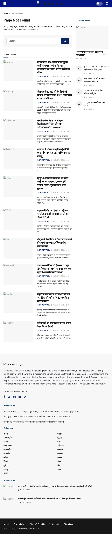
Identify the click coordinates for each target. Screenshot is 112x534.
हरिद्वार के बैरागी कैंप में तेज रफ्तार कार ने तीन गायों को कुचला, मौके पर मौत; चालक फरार (54, 243)
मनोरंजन (60, 445)
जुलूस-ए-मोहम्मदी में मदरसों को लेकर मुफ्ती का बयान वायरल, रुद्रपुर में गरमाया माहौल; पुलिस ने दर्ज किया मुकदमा (52, 183)
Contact (55, 524)
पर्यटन (59, 434)
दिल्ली (6, 461)
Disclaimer (68, 524)
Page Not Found (17, 13)
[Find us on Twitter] (9, 397)
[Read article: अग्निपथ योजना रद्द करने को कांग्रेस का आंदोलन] (92, 37)
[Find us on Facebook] (4, 397)
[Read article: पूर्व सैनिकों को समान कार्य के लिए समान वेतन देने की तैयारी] (18, 331)
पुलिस (59, 438)
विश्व (59, 461)
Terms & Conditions (38, 524)
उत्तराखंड (7, 453)
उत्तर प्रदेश (8, 449)
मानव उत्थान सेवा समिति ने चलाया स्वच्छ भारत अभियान (95, 80)
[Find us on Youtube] (20, 397)
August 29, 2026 (58, 76)
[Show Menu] (5, 3)
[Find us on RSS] (25, 397)
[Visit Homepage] (51, 3)
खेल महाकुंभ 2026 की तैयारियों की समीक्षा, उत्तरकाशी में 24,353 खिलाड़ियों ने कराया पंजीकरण (54, 95)
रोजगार (60, 457)
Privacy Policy (19, 524)
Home (6, 13)
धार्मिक (6, 473)
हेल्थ (59, 469)
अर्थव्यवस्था (8, 445)
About (6, 524)
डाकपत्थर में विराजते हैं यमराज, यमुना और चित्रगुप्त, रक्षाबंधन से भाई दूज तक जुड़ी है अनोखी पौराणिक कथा (54, 269)
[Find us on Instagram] (14, 397)
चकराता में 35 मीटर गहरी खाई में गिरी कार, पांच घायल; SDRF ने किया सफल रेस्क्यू (53, 153)
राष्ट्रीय (60, 453)
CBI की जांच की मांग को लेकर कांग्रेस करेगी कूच (93, 92)
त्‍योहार (6, 457)
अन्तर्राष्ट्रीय (8, 437)
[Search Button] (107, 3)
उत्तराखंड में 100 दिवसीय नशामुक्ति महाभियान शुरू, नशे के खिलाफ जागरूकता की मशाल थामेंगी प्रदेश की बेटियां (53, 67)
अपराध (6, 441)
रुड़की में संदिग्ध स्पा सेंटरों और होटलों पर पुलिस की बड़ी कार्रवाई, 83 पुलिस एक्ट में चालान (53, 297)
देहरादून (6, 469)
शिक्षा (59, 465)
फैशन (59, 442)
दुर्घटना (6, 465)
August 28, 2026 (58, 330)
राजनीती (60, 449)
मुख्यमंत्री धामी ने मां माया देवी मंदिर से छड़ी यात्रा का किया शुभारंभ (96, 68)
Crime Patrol (44, 76)
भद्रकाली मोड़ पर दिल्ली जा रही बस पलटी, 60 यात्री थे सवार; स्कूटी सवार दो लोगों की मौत (53, 214)
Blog (6, 434)
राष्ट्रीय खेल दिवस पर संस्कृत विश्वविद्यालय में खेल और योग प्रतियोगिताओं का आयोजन (50, 124)
